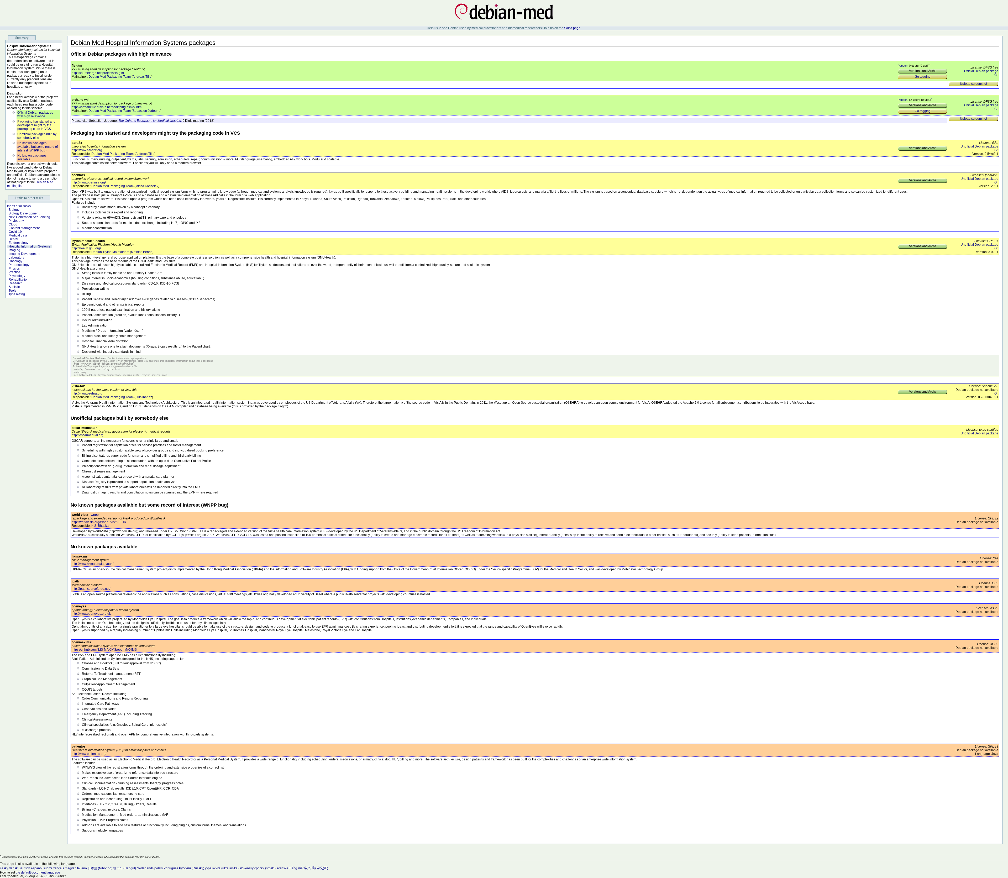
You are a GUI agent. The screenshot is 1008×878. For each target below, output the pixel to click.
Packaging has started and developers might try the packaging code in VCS (36, 125)
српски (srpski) (265, 868)
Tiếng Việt (296, 868)
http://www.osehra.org (87, 393)
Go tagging (923, 76)
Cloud (13, 224)
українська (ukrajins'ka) (222, 868)
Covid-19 (15, 232)
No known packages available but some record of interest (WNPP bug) (37, 146)
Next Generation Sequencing (29, 217)
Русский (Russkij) (191, 868)
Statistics (15, 287)
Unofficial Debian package (979, 146)
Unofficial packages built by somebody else (36, 136)
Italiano (81, 868)
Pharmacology (19, 265)
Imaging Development (24, 254)
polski (158, 868)
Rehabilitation (19, 279)
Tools (12, 290)
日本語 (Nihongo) (100, 868)
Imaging (14, 250)
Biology (14, 210)
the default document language (38, 872)
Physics (14, 268)
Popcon (902, 65)
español (37, 868)
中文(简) (310, 868)
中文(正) (322, 868)
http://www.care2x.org (87, 150)
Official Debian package (981, 71)
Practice (14, 272)
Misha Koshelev (146, 186)
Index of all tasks (19, 206)
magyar (70, 868)
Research (16, 283)
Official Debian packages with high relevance (35, 114)
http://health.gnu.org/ (86, 248)
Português (171, 868)
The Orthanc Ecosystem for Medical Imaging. (150, 121)
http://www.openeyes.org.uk (91, 614)
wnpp (95, 515)
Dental (13, 239)
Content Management (24, 228)
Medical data (18, 235)
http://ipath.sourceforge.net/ (91, 589)
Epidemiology (18, 243)
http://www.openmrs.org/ (89, 182)
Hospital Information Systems (29, 246)
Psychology (17, 276)
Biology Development (24, 213)
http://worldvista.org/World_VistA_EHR (99, 522)
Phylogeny (16, 221)
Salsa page (572, 28)
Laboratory (16, 257)
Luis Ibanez (143, 397)
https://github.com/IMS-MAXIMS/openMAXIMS (104, 649)
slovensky (246, 868)
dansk (13, 868)
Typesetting (17, 294)
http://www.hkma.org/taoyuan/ (92, 564)
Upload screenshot (973, 84)
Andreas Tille (142, 76)
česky (4, 868)
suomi (47, 868)
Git (996, 75)
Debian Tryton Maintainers (110, 252)
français (58, 868)
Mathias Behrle (142, 252)
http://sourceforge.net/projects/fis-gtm (98, 73)
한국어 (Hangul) (124, 868)
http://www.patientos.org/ (89, 754)
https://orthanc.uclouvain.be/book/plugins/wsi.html (107, 107)
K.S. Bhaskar (100, 526)
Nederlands (145, 868)
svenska (282, 868)
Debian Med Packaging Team (109, 76)
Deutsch (24, 868)
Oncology (15, 261)
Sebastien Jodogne (146, 111)
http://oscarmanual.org (87, 435)
